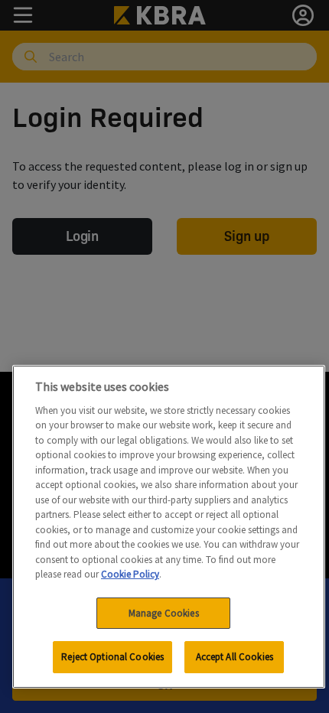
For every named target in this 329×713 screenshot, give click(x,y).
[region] (168, 527)
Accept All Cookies (234, 656)
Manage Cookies (164, 613)
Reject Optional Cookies (112, 656)
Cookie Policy (130, 574)
